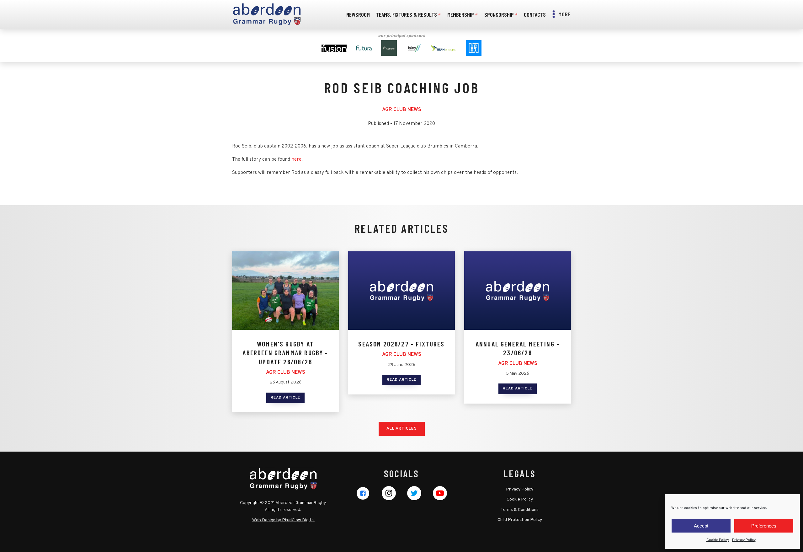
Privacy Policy (744, 540)
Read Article (285, 397)
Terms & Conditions (520, 509)
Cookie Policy (717, 540)
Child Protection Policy (519, 520)
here (296, 159)
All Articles (401, 428)
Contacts (535, 14)
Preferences (763, 525)
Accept (701, 525)
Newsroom (358, 14)
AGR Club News (401, 110)
